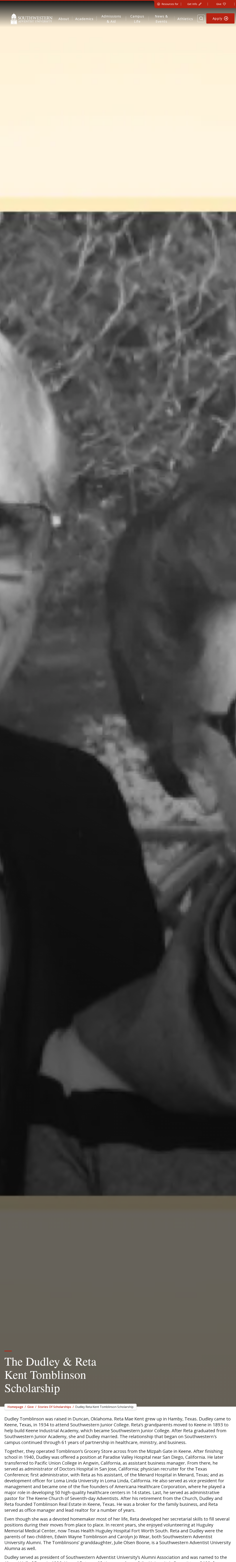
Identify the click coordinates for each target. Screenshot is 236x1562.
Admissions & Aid (111, 19)
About (63, 19)
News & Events (161, 19)
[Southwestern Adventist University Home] (31, 18)
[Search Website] (201, 18)
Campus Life (137, 19)
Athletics (185, 19)
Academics (84, 19)
